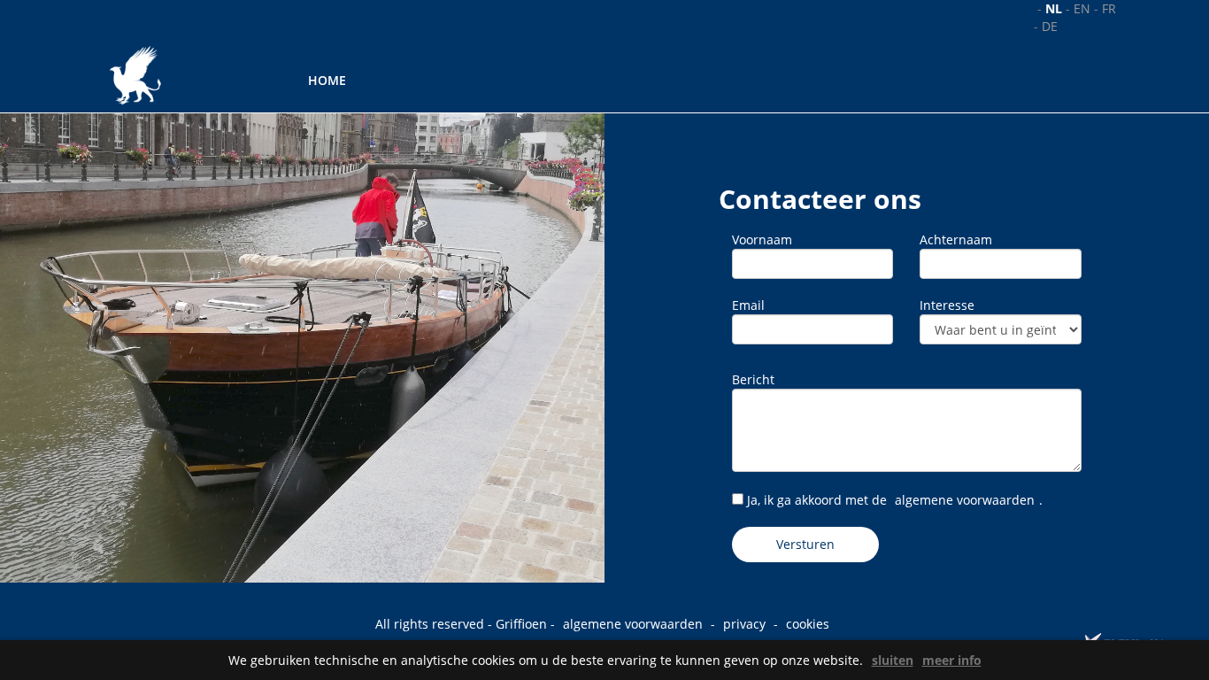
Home (327, 80)
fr (1109, 8)
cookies (807, 623)
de (1050, 26)
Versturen (805, 544)
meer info (952, 660)
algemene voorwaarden (965, 499)
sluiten (892, 660)
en (1082, 8)
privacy (744, 623)
